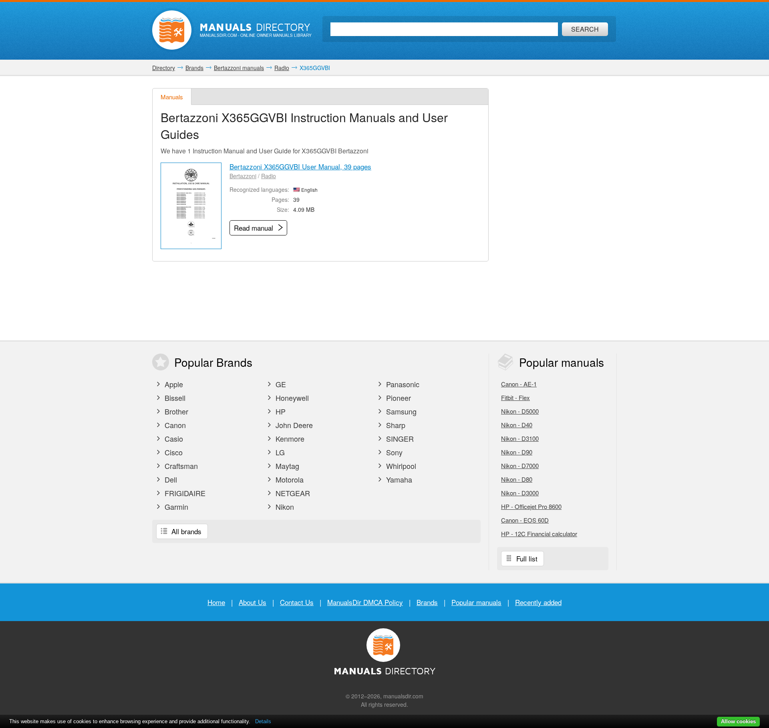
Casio (173, 438)
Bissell (174, 397)
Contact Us (297, 602)
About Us (252, 602)
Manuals (172, 97)
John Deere (293, 425)
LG (279, 452)
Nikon (284, 506)
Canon (174, 425)
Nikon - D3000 (520, 493)
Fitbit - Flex (515, 397)
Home (216, 602)
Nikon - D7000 (520, 465)
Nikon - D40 (516, 424)
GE (280, 384)
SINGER (399, 438)
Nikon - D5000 (520, 411)
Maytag (286, 466)
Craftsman (180, 466)
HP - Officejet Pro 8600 (531, 506)
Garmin (175, 506)
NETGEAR (292, 493)
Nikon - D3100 (520, 438)
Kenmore (289, 438)
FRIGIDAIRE (184, 493)
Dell (170, 479)
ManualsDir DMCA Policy (365, 602)
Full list (525, 558)
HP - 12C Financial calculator (539, 533)
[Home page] (172, 30)
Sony (393, 452)
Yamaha (398, 479)
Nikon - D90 (516, 452)
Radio (268, 176)
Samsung (400, 411)
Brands (427, 602)
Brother (175, 411)
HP (280, 411)
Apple (173, 384)
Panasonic (401, 384)
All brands (185, 531)
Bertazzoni (242, 176)
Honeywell (291, 397)
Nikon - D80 (516, 479)
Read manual (254, 228)
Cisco (173, 452)
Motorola (289, 479)
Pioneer (397, 397)
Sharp (394, 425)
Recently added (538, 602)
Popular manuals (476, 602)
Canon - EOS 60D (525, 520)
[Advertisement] (557, 208)
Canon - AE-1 (519, 384)
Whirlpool (400, 466)
